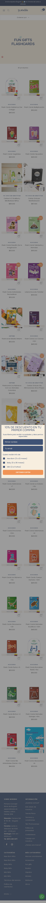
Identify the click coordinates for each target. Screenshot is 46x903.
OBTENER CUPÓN (23, 472)
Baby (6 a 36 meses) (15, 463)
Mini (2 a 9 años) (14, 467)
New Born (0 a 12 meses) (17, 458)
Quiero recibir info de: (12, 454)
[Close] (42, 427)
